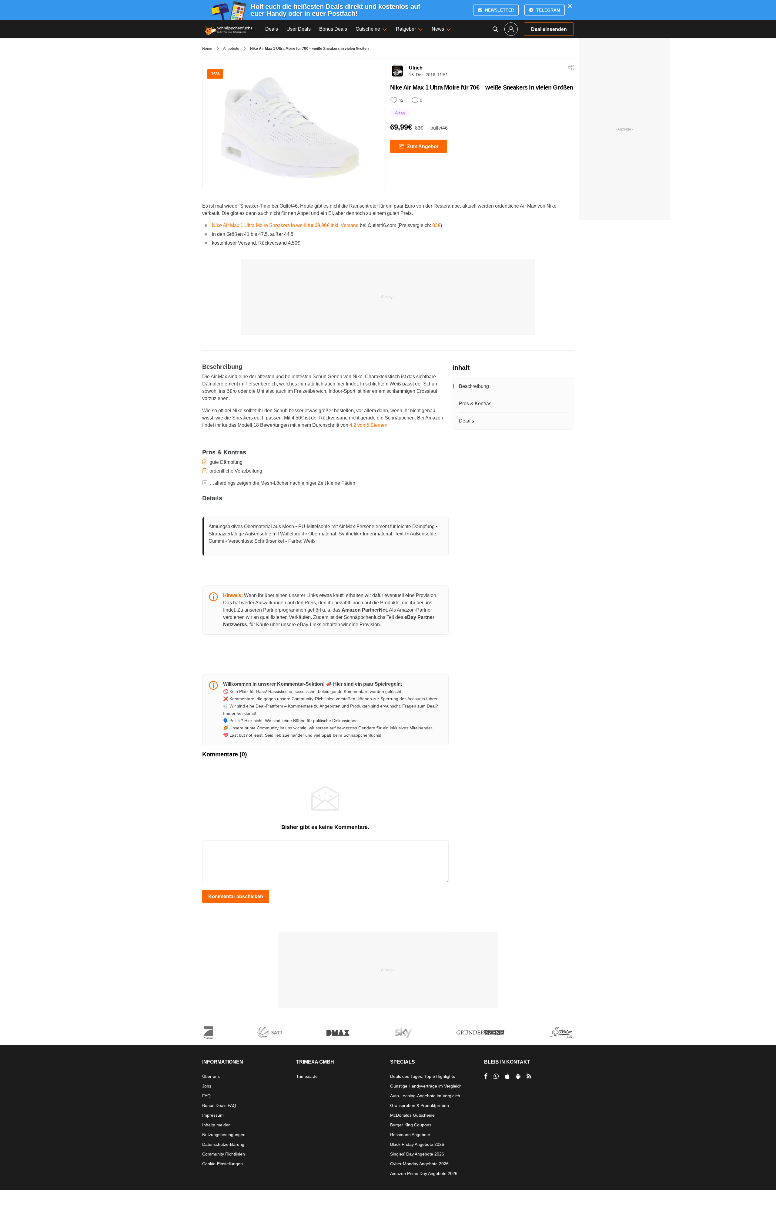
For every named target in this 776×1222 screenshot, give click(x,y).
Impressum (213, 1115)
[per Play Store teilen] (518, 1076)
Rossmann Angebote (410, 1134)
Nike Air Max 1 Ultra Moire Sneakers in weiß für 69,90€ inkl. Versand (285, 225)
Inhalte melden (216, 1124)
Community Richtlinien (223, 1154)
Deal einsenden (549, 29)
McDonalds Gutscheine (412, 1115)
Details (466, 420)
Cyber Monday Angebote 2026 (419, 1163)
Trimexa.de (307, 1076)
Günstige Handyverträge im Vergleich (426, 1086)
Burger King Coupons (410, 1124)
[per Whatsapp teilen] (496, 1076)
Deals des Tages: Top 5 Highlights (422, 1076)
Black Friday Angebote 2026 (417, 1144)
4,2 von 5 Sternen (368, 425)
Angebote (231, 48)
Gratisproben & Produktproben (419, 1105)
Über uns (211, 1076)
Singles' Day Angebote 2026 (417, 1154)
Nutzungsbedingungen (224, 1134)
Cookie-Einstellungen (222, 1163)
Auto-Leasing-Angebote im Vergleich (425, 1095)
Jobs (206, 1086)
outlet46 (439, 128)
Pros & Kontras (475, 403)
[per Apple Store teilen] (507, 1076)
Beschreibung (474, 386)
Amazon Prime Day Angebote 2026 (423, 1173)
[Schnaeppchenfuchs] (228, 29)
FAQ (206, 1095)
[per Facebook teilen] (485, 1076)
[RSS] (529, 1076)
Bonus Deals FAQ (219, 1105)
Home (207, 48)
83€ (436, 225)
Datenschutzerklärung (223, 1144)
